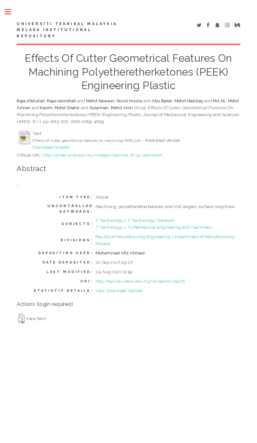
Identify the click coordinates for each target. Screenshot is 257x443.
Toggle (11, 12)
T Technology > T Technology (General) (135, 220)
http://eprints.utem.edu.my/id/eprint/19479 (140, 281)
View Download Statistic (120, 290)
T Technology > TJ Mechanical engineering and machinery (154, 227)
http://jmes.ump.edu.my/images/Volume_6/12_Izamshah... (104, 154)
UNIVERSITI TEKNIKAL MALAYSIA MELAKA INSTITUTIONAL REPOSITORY (67, 30)
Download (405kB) (51, 147)
